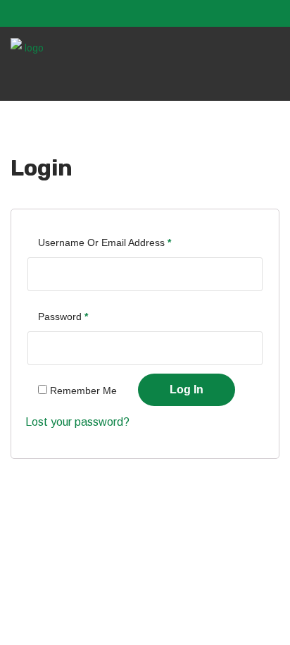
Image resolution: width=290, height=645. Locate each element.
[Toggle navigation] (271, 72)
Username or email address (104, 242)
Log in (186, 389)
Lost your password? (77, 422)
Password (63, 316)
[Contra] (28, 47)
